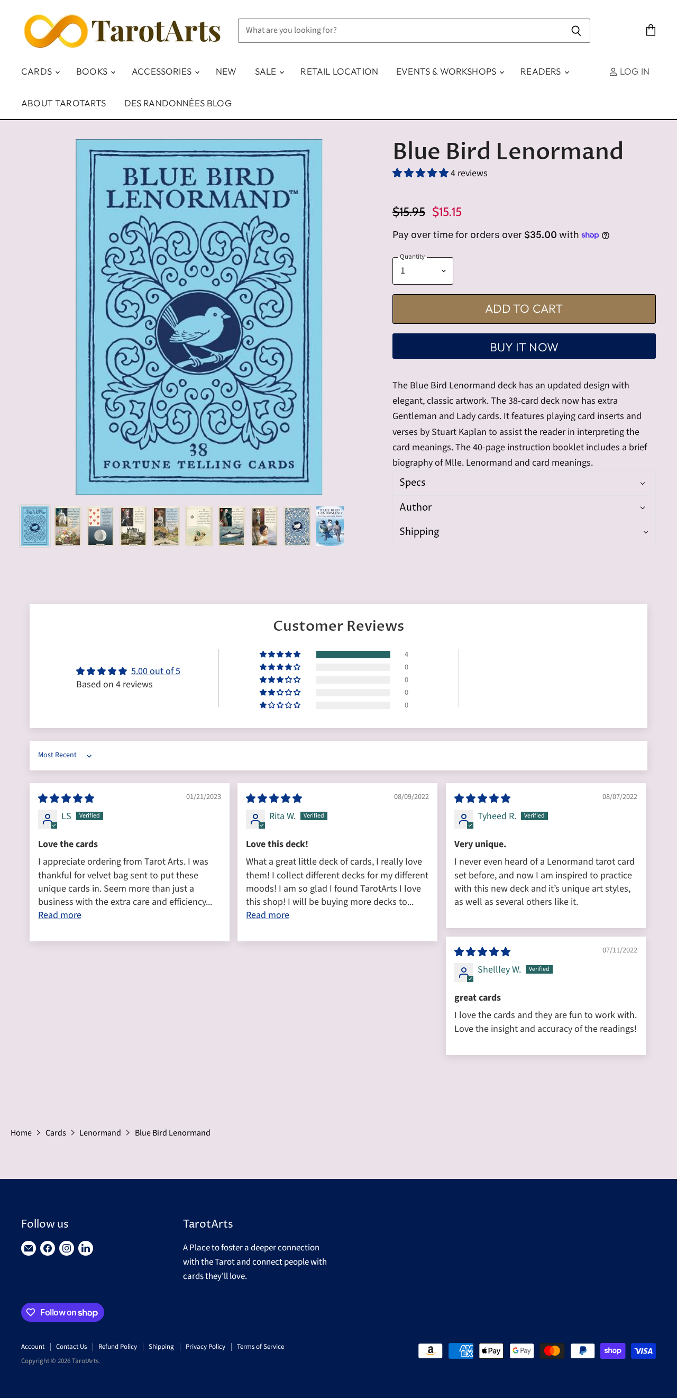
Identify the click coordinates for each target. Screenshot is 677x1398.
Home (21, 1133)
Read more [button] (59, 915)
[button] (421, 173)
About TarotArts (63, 102)
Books (92, 71)
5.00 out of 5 (155, 671)
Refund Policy (117, 1346)
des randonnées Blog (178, 102)
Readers (541, 71)
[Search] (576, 31)
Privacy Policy (205, 1346)
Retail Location (339, 71)
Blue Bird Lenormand (173, 1133)
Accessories (163, 71)
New (226, 71)
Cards (37, 71)
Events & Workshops (447, 71)
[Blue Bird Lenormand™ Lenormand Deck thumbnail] (35, 526)
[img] (66, 798)
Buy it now (524, 347)
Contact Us (71, 1346)
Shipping (161, 1346)
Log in (633, 71)
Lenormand (100, 1133)
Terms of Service (260, 1346)
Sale (267, 71)
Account (32, 1346)
